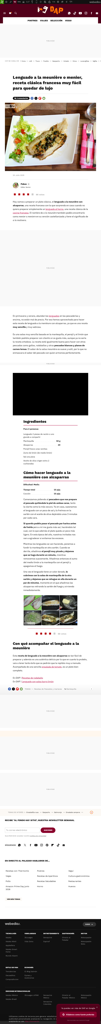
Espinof (46, 941)
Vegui (70, 871)
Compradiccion (12, 979)
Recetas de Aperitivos (47, 876)
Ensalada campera (73, 812)
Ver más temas (13, 899)
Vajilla (95, 61)
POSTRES (32, 20)
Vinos (75, 61)
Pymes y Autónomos (29, 976)
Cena (23, 61)
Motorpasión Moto (86, 942)
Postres (40, 871)
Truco (37, 61)
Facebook (91, 13)
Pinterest (47, 845)
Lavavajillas (84, 61)
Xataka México (12, 995)
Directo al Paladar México (68, 996)
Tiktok (75, 13)
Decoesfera (10, 975)
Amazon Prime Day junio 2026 (17, 888)
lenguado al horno (54, 209)
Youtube (80, 13)
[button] (25, 184)
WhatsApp (69, 13)
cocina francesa (21, 212)
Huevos (71, 886)
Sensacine (47, 937)
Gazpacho (56, 61)
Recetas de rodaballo (32, 677)
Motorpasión (86, 937)
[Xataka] (2, 2)
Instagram (86, 13)
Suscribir (48, 830)
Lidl (30, 61)
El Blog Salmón (31, 971)
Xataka (8, 937)
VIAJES (44, 20)
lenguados (54, 315)
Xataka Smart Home (11, 950)
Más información (32, 1021)
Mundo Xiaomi (12, 956)
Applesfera (10, 945)
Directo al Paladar (66, 939)
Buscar (16, 13)
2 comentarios (22, 98)
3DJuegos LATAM (32, 995)
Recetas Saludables (46, 881)
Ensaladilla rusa (32, 812)
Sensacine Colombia (47, 1003)
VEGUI (68, 20)
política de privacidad (38, 836)
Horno (40, 886)
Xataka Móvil (11, 941)
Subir (87, 924)
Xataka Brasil (11, 999)
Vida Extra (29, 941)
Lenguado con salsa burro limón (38, 681)
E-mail (97, 13)
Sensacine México (47, 996)
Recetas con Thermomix (17, 871)
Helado (66, 61)
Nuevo (10, 13)
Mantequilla (71, 689)
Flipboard (39, 98)
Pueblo (46, 61)
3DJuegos (29, 937)
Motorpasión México (86, 996)
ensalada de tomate (52, 666)
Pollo (8, 881)
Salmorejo (58, 812)
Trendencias (11, 971)
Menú (5, 13)
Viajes (8, 876)
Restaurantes (74, 881)
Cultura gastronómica (78, 876)
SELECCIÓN (56, 20)
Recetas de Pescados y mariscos (48, 689)
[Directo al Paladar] (50, 10)
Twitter (35, 98)
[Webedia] (12, 923)
